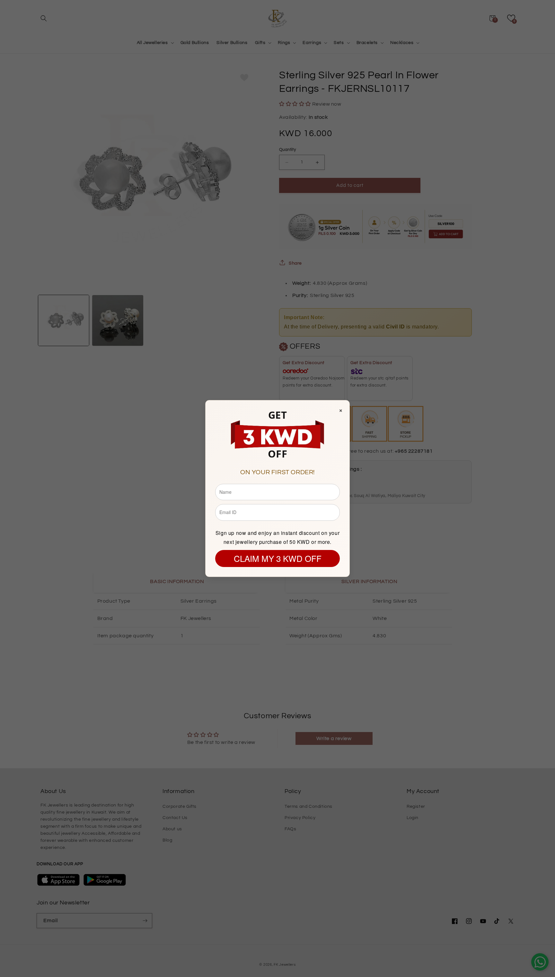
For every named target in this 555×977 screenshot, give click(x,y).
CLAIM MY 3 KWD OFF (278, 558)
